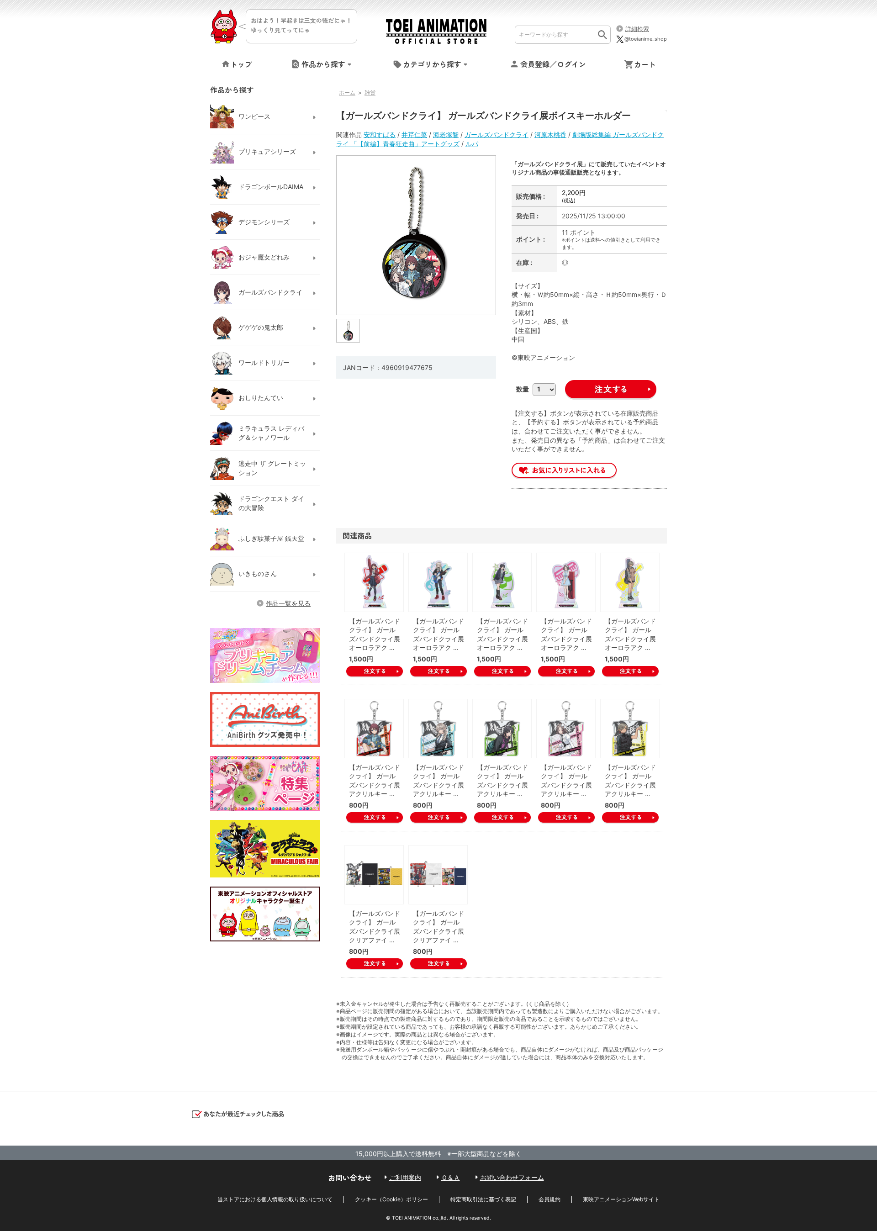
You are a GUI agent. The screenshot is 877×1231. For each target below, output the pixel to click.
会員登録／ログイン (553, 63)
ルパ (471, 144)
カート (645, 63)
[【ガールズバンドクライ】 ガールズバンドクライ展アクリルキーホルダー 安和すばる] (502, 728)
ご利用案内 (405, 1177)
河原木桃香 (550, 134)
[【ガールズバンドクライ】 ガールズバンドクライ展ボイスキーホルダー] (348, 330)
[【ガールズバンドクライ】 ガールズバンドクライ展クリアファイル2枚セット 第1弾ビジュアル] (374, 874)
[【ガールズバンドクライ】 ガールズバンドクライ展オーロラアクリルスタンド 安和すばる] (502, 582)
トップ (241, 63)
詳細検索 (637, 28)
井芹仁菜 (414, 134)
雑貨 (370, 92)
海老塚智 (446, 134)
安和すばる (380, 134)
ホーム (347, 92)
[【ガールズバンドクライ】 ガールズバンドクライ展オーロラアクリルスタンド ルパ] (630, 582)
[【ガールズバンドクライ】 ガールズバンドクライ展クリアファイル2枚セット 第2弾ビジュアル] (438, 874)
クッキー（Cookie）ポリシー (391, 1199)
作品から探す (323, 63)
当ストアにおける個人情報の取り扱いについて (275, 1199)
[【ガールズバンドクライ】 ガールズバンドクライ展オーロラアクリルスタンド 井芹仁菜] (374, 582)
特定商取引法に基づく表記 (483, 1199)
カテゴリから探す (432, 63)
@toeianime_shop (645, 39)
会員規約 (549, 1199)
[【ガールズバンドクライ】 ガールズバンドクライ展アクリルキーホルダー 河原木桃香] (438, 728)
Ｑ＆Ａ (450, 1177)
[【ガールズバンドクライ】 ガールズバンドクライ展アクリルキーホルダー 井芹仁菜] (374, 728)
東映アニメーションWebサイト (621, 1199)
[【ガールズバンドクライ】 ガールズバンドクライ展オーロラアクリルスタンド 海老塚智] (566, 582)
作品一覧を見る (288, 603)
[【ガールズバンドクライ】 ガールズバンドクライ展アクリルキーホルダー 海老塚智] (566, 728)
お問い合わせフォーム (512, 1177)
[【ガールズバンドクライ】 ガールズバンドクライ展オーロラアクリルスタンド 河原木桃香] (438, 582)
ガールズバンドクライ (496, 134)
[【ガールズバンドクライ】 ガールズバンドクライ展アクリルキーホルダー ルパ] (630, 728)
